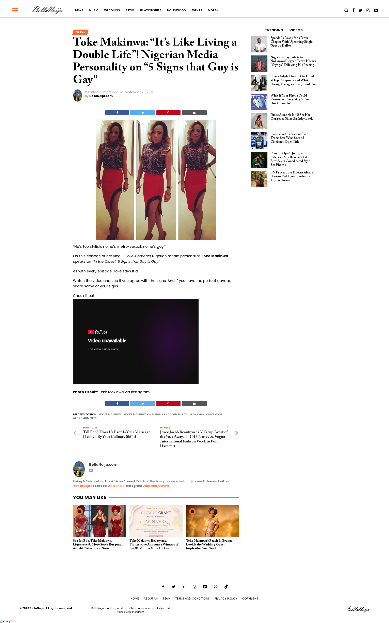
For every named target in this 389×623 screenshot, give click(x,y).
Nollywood (176, 10)
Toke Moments (86, 418)
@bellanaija (81, 486)
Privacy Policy (226, 598)
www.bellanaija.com (186, 481)
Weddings (112, 10)
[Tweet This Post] (142, 112)
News (79, 10)
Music (93, 10)
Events (197, 10)
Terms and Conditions (192, 598)
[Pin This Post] (168, 112)
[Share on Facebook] (117, 112)
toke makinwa (111, 414)
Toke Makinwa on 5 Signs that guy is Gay (156, 414)
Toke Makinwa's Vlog (206, 414)
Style (130, 10)
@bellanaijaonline (156, 486)
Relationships (150, 10)
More (212, 10)
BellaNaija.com (101, 96)
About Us (151, 598)
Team (166, 598)
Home (135, 598)
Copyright (250, 598)
